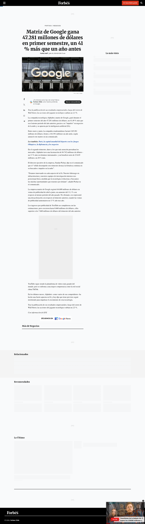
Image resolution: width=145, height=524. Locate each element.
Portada (48, 25)
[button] (143, 501)
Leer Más (115, 519)
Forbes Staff (44, 53)
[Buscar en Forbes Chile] (141, 3)
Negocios (57, 25)
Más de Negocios (30, 326)
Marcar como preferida (73, 102)
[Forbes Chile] (64, 3)
